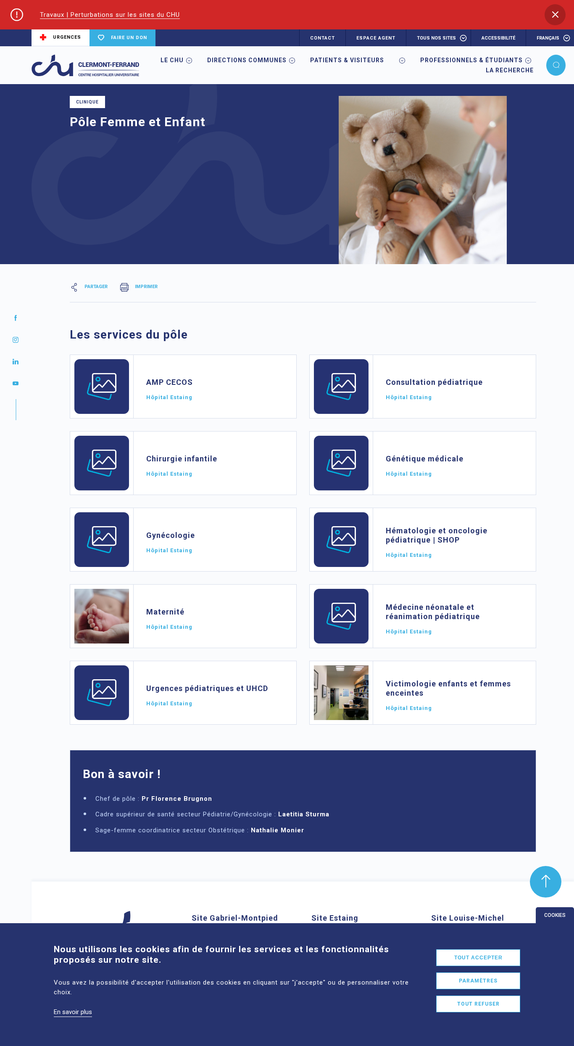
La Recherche (510, 70)
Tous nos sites (436, 38)
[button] (555, 14)
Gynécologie (170, 535)
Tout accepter (478, 958)
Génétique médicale (424, 458)
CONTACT (322, 38)
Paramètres (478, 981)
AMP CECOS (169, 382)
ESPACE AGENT (375, 38)
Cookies (555, 915)
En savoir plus (73, 1012)
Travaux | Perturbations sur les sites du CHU (110, 15)
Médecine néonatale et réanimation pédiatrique (433, 612)
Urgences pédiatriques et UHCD (207, 688)
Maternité (165, 611)
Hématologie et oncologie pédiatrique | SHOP (436, 535)
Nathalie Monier (277, 830)
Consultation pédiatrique (434, 382)
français (548, 38)
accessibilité (498, 38)
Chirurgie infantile (181, 458)
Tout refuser (478, 1004)
